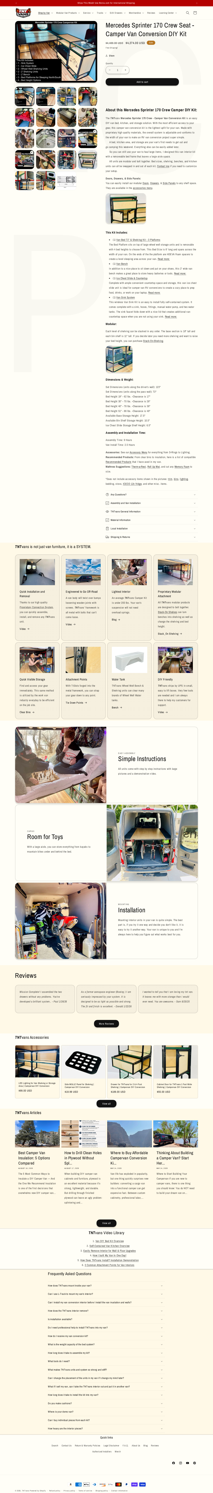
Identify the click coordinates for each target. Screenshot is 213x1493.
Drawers (154, 183)
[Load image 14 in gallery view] (87, 159)
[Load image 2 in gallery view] (45, 96)
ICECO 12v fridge (132, 484)
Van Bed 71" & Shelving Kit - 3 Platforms (138, 240)
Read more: (164, 259)
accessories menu (142, 188)
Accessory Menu (138, 452)
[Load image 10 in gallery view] (45, 138)
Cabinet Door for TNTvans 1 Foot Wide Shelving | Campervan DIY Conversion (174, 1085)
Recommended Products (118, 462)
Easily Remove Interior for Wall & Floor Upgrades (109, 1250)
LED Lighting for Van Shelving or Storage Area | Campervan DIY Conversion (37, 1084)
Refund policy (54, 1491)
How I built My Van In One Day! (109, 1255)
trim (170, 479)
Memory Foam (182, 466)
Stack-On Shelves (167, 612)
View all (106, 1103)
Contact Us (67, 1445)
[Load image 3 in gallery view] (66, 96)
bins (176, 479)
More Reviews (106, 1023)
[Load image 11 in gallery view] (66, 138)
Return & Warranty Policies (87, 1445)
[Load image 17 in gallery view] (66, 180)
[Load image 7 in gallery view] (66, 117)
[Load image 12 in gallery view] (45, 159)
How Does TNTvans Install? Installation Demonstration (109, 1260)
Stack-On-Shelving (153, 341)
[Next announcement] (197, 3)
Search (55, 1445)
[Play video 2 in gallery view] (24, 159)
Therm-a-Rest (138, 466)
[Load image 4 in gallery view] (87, 96)
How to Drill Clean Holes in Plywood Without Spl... (83, 1158)
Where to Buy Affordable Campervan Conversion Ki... (129, 1158)
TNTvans (25, 1491)
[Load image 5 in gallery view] (24, 117)
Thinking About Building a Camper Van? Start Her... (175, 1158)
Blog (114, 619)
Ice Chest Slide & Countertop (131, 278)
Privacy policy (69, 1491)
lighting (184, 479)
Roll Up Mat (153, 466)
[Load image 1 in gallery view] (24, 96)
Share (111, 55)
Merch (118, 1451)
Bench (115, 707)
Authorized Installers (102, 1451)
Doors (146, 183)
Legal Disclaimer (111, 1445)
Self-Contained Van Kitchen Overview (110, 1246)
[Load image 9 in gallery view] (24, 138)
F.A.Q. (126, 1445)
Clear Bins (25, 712)
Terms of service (85, 1491)
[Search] (187, 12)
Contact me (163, 166)
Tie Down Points (74, 702)
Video (23, 629)
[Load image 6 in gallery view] (45, 117)
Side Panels (169, 183)
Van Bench (122, 264)
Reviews (155, 1445)
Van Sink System (125, 297)
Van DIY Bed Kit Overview (110, 1241)
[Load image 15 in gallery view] (24, 180)
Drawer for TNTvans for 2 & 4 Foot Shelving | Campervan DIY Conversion (128, 1085)
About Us (136, 1445)
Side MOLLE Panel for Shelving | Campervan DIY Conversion (79, 1085)
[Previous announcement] (16, 3)
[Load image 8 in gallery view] (87, 117)
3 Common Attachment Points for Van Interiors (109, 1265)
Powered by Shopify (38, 1491)
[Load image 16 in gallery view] (45, 180)
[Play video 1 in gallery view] (87, 138)
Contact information (119, 1491)
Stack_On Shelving (168, 633)
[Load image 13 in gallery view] (66, 159)
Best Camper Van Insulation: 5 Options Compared (34, 1158)
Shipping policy (102, 1491)
